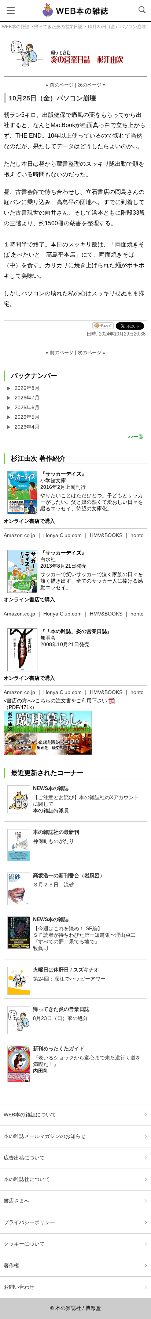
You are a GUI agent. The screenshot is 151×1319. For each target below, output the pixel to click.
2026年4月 (27, 427)
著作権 (11, 1265)
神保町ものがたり (53, 841)
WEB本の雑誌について (30, 1114)
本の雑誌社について (27, 1179)
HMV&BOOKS (106, 535)
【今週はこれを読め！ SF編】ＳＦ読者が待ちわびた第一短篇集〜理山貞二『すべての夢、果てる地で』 (84, 934)
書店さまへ (16, 1201)
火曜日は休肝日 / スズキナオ (66, 970)
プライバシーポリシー (29, 1222)
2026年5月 (27, 417)
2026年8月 (27, 388)
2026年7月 (27, 397)
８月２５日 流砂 (53, 884)
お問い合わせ (19, 1287)
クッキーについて (24, 1244)
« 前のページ (60, 85)
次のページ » (92, 85)
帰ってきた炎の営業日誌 (58, 26)
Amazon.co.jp (19, 535)
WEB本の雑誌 (15, 26)
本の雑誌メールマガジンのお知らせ (45, 1136)
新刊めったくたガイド (58, 1048)
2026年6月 (27, 407)
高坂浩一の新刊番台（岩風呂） (69, 875)
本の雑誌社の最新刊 (56, 832)
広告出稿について (24, 1158)
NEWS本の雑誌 (51, 788)
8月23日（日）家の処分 (60, 1018)
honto (137, 535)
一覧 (138, 437)
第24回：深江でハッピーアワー (69, 979)
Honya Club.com (62, 535)
